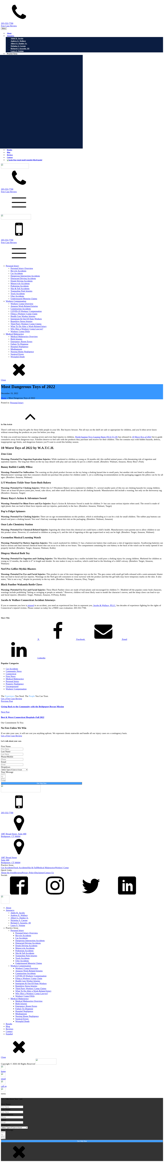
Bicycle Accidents (18, 271)
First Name (6, 746)
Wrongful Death (18, 356)
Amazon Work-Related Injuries (24, 306)
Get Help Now (41, 783)
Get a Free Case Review (11, 698)
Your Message (7, 772)
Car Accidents (17, 273)
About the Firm (7, 872)
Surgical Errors (17, 354)
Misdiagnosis (16, 349)
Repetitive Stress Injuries (21, 321)
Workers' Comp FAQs (20, 331)
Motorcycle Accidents (20, 283)
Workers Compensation (16, 301)
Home (3, 398)
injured (30, 605)
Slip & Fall (32, 867)
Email (3, 762)
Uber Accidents (17, 296)
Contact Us (49, 872)
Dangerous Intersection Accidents (25, 276)
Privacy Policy (28, 872)
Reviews (18, 872)
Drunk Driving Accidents (22, 281)
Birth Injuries (16, 339)
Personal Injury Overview (22, 268)
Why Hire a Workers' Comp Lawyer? (27, 329)
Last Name (5, 751)
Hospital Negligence (19, 346)
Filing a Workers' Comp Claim (24, 314)
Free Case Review (9, 26)
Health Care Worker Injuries (23, 316)
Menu (4, 28)
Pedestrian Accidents (20, 286)
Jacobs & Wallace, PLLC (104, 605)
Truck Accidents (18, 293)
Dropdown (5, 767)
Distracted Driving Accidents (23, 278)
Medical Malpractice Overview (24, 336)
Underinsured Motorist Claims (24, 298)
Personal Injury (12, 266)
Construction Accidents (21, 309)
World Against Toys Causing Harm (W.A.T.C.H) (96, 437)
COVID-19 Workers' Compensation (26, 311)
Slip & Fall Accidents (20, 288)
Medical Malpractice (15, 334)
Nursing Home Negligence (22, 351)
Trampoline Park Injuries (21, 291)
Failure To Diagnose (19, 344)
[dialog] (82, 323)
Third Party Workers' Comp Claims (26, 324)
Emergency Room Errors (21, 341)
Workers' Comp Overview (22, 303)
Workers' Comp (62, 867)
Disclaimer (39, 872)
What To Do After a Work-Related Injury (29, 326)
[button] (82, 14)
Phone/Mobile (7, 756)
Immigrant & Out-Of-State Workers (26, 319)
